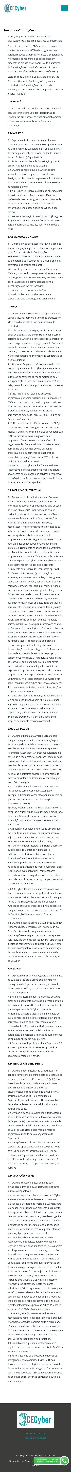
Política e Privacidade (35, 1437)
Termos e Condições (35, 1433)
